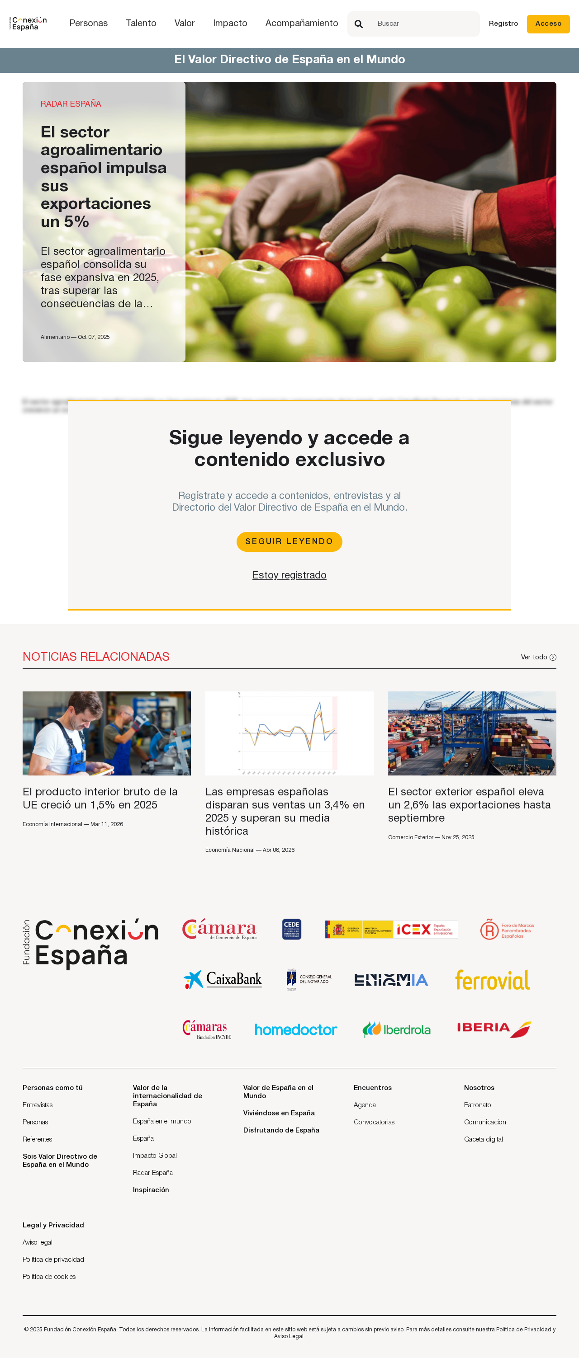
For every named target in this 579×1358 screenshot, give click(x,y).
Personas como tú (53, 1088)
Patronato (477, 1105)
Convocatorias (374, 1122)
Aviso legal (37, 1243)
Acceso (548, 24)
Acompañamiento (302, 24)
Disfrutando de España (281, 1131)
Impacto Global (155, 1156)
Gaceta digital (483, 1140)
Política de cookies (49, 1277)
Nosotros (479, 1088)
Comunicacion (485, 1122)
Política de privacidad (53, 1260)
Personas (88, 24)
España (143, 1139)
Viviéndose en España (279, 1113)
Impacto (230, 24)
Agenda (365, 1105)
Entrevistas (37, 1105)
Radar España (153, 1173)
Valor (185, 24)
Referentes (37, 1140)
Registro (503, 24)
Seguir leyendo (289, 541)
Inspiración (151, 1190)
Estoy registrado (289, 575)
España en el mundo (162, 1121)
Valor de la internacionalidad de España (167, 1096)
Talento (141, 24)
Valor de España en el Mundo (278, 1092)
